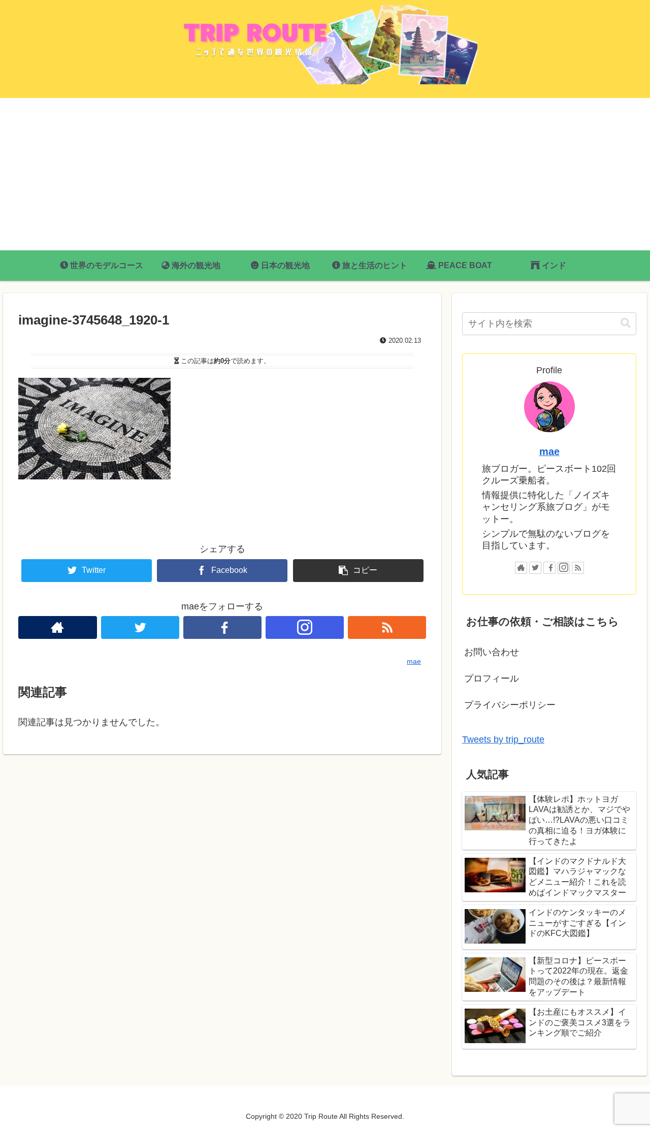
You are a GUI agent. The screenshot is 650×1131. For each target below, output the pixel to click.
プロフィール (491, 678)
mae (549, 451)
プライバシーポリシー (510, 705)
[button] (625, 323)
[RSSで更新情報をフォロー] (387, 627)
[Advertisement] (325, 174)
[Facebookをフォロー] (222, 627)
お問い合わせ (491, 652)
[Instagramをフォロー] (305, 627)
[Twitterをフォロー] (140, 627)
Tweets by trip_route (503, 739)
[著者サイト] (57, 627)
